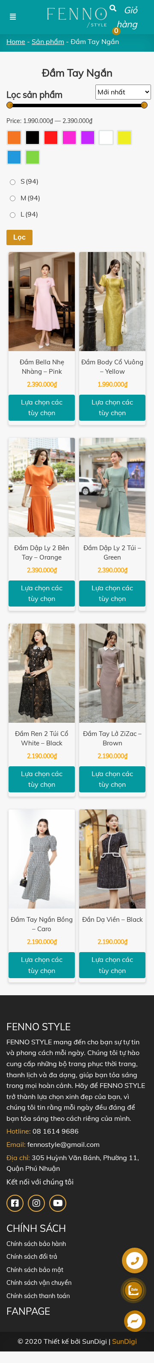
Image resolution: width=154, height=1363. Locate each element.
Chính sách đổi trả (31, 1256)
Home (15, 41)
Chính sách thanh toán (38, 1296)
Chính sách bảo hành (36, 1244)
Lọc (19, 237)
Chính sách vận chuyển (38, 1283)
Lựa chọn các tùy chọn (41, 407)
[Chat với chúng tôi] (134, 1322)
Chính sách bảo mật (34, 1270)
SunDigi (124, 1341)
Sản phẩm (48, 41)
